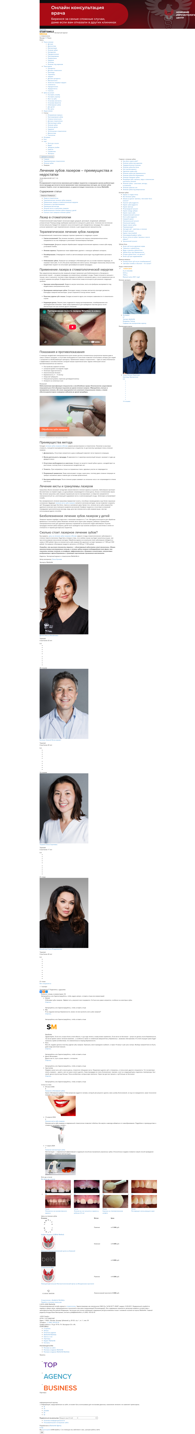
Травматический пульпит (131, 215)
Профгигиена (52, 58)
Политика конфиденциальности (54, 1420)
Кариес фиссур (128, 207)
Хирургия (51, 60)
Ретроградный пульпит (130, 209)
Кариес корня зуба (129, 213)
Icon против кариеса (129, 169)
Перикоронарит (128, 227)
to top (41, 1428)
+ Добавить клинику (46, 157)
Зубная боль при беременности (133, 252)
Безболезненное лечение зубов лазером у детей (60, 210)
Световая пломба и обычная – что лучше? (137, 263)
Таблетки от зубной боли (131, 248)
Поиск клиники (48, 42)
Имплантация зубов (54, 123)
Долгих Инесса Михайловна (49, 635)
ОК (42, 1432)
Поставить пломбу (54, 95)
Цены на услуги (49, 93)
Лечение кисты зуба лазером (54, 1121)
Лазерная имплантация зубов (55, 1150)
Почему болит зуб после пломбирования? (137, 261)
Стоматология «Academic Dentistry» (53, 1300)
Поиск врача (48, 66)
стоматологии (71, 1306)
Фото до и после (53, 143)
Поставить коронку (54, 97)
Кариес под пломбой (130, 233)
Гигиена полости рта (54, 119)
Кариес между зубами (130, 211)
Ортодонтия (52, 52)
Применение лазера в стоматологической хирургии (61, 202)
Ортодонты (51, 68)
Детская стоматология (55, 121)
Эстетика (51, 62)
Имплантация (52, 48)
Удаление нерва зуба (130, 171)
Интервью (47, 137)
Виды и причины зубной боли (132, 250)
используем (46, 1430)
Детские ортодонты (54, 78)
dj (44, 1406)
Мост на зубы (52, 99)
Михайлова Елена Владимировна (51, 949)
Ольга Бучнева (57, 559)
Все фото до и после (48, 1179)
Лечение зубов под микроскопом (134, 189)
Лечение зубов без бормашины (133, 175)
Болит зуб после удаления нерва (134, 246)
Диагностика (52, 46)
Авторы (46, 1330)
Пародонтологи (53, 86)
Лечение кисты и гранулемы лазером (56, 208)
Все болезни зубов (129, 197)
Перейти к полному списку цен (51, 1302)
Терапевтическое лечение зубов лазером (57, 200)
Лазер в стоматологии (51, 198)
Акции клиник (48, 111)
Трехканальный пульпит (131, 221)
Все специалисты (45, 983)
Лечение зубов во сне (130, 187)
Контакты (47, 1343)
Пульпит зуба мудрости (130, 203)
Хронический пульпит (130, 241)
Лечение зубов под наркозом (132, 163)
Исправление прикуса (55, 115)
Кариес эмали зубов (129, 225)
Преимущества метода (51, 206)
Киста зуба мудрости (130, 217)
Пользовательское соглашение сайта (56, 1422)
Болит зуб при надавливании (132, 256)
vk (44, 1408)
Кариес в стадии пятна (130, 194)
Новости (50, 149)
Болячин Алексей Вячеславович (50, 740)
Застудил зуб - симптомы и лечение (135, 229)
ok (44, 1413)
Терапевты (51, 74)
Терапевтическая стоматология (54, 161)
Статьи (46, 113)
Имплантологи (52, 80)
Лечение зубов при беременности (134, 173)
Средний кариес (128, 219)
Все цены (51, 109)
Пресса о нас (48, 1337)
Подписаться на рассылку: (49, 1418)
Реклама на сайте (50, 1348)
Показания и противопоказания (54, 204)
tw (44, 1415)
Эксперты (51, 153)
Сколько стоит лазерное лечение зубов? (57, 212)
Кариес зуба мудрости (130, 205)
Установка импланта (54, 101)
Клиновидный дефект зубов (132, 235)
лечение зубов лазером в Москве (57, 446)
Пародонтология (53, 54)
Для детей (51, 107)
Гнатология (51, 135)
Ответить (48, 1002)
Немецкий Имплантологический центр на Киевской (58, 1251)
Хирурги (50, 76)
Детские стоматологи (55, 70)
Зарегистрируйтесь (60, 996)
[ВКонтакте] (41, 992)
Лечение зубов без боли (131, 167)
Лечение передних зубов (131, 177)
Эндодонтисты (52, 89)
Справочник (52, 151)
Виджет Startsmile (49, 1341)
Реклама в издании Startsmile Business (56, 1352)
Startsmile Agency (55, 1425)
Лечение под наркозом (55, 64)
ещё (45, 141)
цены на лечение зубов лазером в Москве (63, 536)
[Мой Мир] (46, 992)
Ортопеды (51, 72)
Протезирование (53, 56)
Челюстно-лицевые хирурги (57, 82)
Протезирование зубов (55, 117)
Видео (50, 145)
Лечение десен (53, 127)
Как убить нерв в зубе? (130, 161)
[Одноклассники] (43, 992)
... (41, 181)
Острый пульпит (128, 231)
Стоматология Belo (47, 1267)
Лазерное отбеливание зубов (55, 1091)
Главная (46, 159)
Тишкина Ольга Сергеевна (48, 844)
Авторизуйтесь (46, 996)
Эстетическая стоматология (57, 131)
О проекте (47, 1328)
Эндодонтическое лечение (132, 165)
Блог (45, 139)
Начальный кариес (129, 223)
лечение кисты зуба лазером (65, 503)
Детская (50, 44)
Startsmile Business (50, 1335)
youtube (46, 1410)
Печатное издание (50, 1332)
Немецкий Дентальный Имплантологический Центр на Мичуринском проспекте (67, 1284)
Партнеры (47, 1339)
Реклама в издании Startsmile (53, 1350)
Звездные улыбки (53, 147)
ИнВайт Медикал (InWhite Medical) (52, 1234)
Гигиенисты (51, 84)
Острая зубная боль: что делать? (134, 254)
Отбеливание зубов (54, 105)
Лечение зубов (52, 50)
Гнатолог (51, 91)
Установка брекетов (54, 103)
